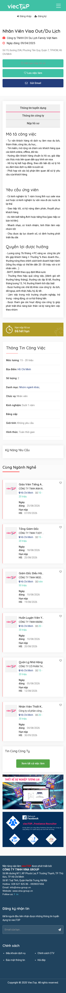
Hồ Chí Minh (24, 369)
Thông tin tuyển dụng (33, 108)
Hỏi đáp (42, 960)
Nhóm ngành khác (29, 387)
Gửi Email (35, 83)
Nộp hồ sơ (33, 123)
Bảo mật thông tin (15, 960)
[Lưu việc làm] (60, 483)
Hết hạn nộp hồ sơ (34, 63)
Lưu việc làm (34, 73)
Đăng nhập (25, 16)
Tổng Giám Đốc (29, 529)
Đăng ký (42, 16)
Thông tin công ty (33, 115)
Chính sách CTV (46, 953)
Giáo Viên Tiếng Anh (32, 484)
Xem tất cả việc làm (33, 763)
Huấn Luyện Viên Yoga (33, 617)
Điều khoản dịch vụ (16, 953)
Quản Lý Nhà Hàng (31, 662)
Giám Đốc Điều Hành (32, 573)
